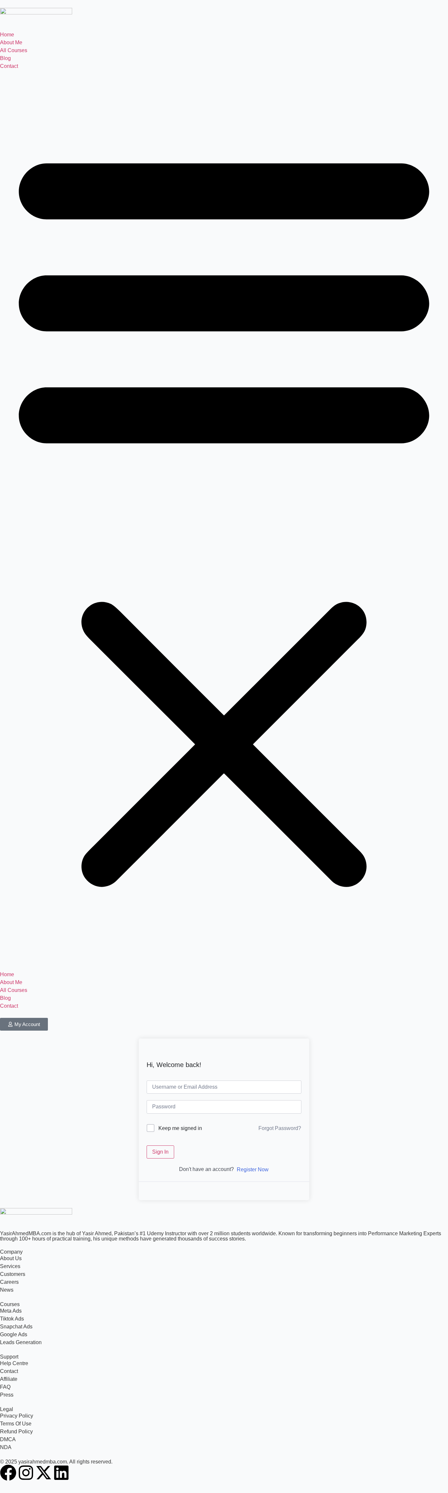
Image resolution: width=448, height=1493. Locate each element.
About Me (11, 42)
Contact (9, 66)
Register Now (253, 1169)
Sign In (160, 1152)
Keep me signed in (180, 1128)
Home (7, 34)
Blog (5, 58)
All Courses (13, 50)
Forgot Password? (279, 1128)
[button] (224, 520)
